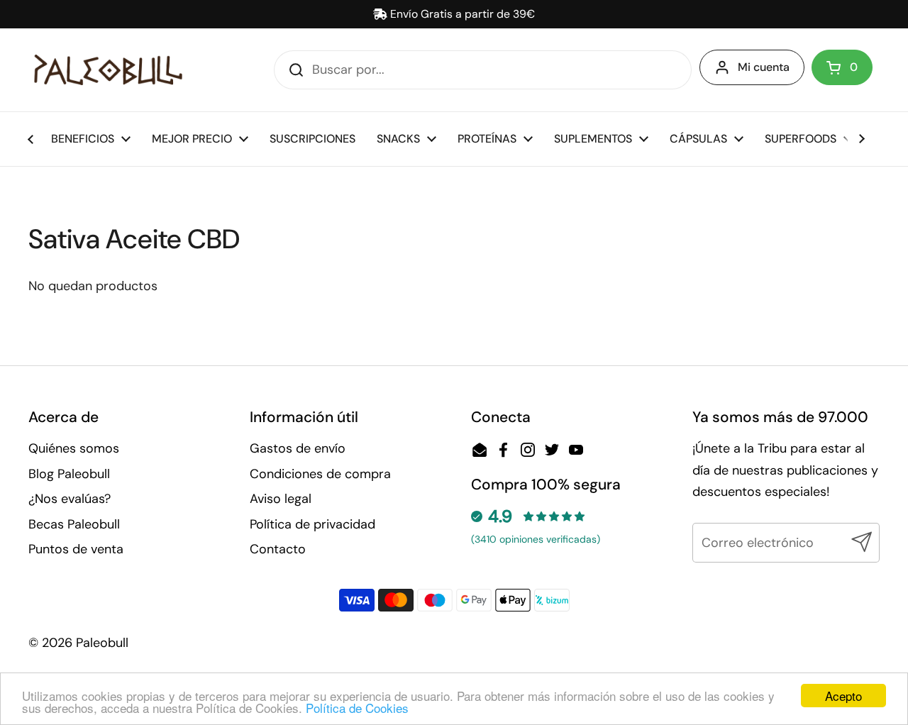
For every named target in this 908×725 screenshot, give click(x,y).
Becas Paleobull (74, 524)
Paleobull (102, 642)
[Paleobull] (108, 70)
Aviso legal (280, 498)
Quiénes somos (73, 448)
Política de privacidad (312, 524)
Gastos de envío (297, 448)
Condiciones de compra (320, 473)
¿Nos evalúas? (69, 498)
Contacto (278, 549)
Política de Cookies (357, 707)
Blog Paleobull (69, 473)
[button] (842, 67)
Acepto (843, 695)
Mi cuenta (764, 67)
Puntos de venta (75, 549)
